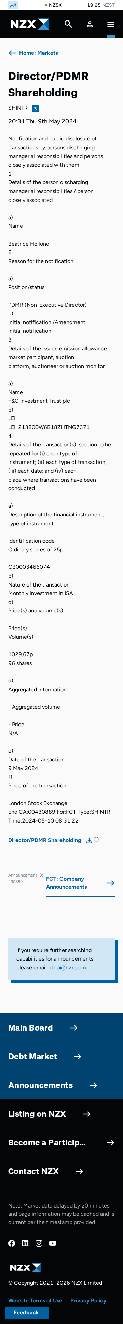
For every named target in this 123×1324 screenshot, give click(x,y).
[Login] (90, 24)
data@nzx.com (68, 967)
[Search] (68, 25)
